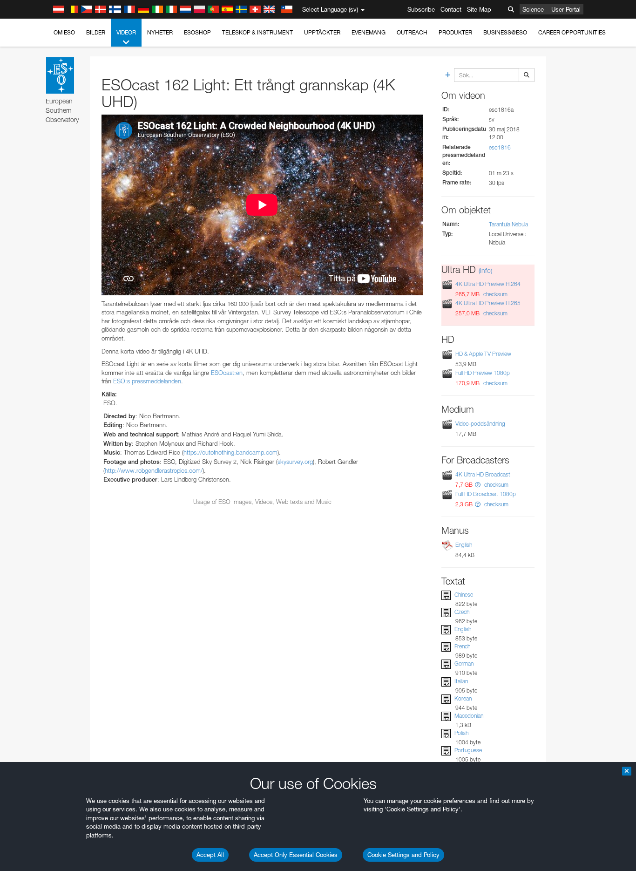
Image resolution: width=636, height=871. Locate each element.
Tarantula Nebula (508, 224)
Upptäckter (322, 32)
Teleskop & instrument (257, 32)
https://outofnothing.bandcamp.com (230, 452)
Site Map (479, 9)
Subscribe (421, 9)
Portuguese (468, 750)
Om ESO (64, 32)
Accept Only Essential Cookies (296, 854)
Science (533, 9)
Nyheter (160, 32)
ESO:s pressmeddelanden (147, 381)
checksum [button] (494, 294)
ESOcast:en (227, 372)
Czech (461, 611)
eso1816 (500, 147)
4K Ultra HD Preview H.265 (488, 302)
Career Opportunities (572, 32)
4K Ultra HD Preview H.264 (488, 283)
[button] (477, 484)
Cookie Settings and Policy (403, 854)
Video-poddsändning (480, 423)
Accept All (210, 854)
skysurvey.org (295, 461)
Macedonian (468, 715)
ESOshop (197, 32)
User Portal (566, 9)
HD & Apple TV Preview (483, 353)
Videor (126, 32)
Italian (461, 681)
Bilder (95, 32)
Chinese (463, 594)
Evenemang (369, 32)
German (464, 663)
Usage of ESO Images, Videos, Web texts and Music (262, 501)
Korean (463, 698)
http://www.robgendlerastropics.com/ (154, 470)
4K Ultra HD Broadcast (482, 474)
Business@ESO (505, 32)
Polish (461, 732)
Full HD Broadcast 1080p (485, 493)
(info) (485, 270)
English (463, 544)
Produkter (455, 32)
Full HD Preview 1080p (482, 372)
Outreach (412, 32)
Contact (450, 9)
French (462, 646)
